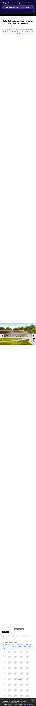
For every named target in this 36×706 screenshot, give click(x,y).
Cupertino (25, 636)
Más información (28, 704)
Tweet (6, 631)
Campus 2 (16, 636)
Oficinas (5, 639)
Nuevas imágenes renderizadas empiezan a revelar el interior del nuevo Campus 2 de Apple (18, 31)
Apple (8, 636)
